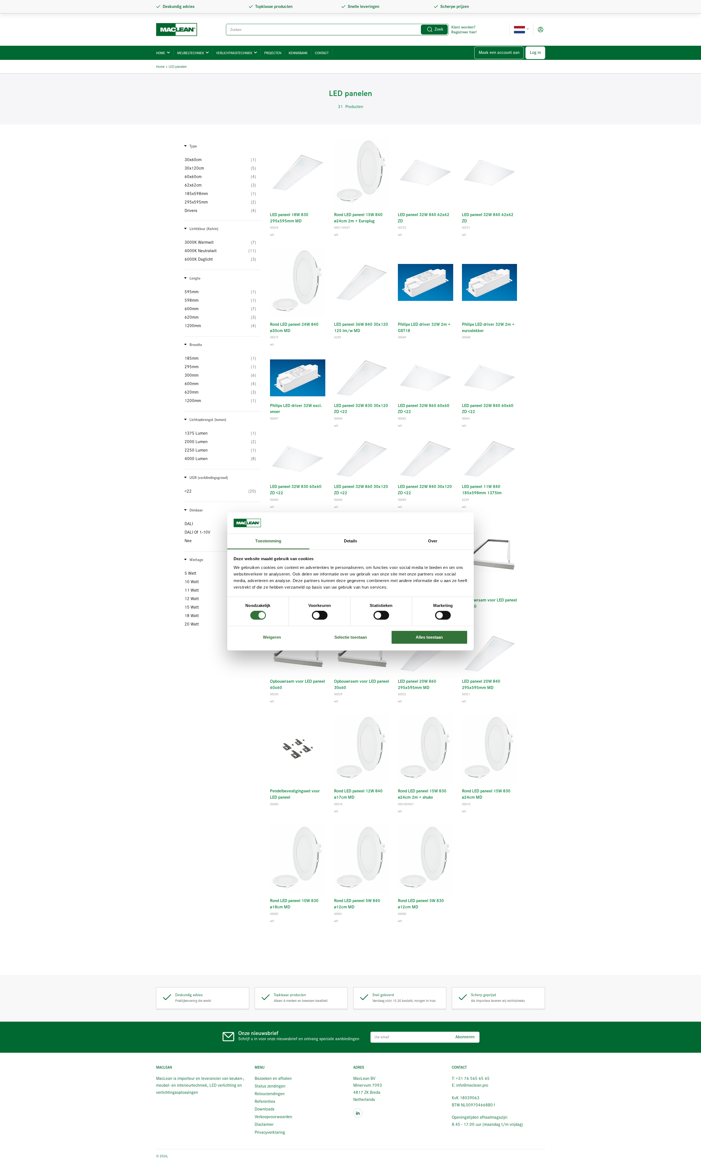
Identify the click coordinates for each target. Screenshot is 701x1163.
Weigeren (272, 637)
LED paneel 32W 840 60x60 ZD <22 (487, 408)
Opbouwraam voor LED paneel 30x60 (361, 684)
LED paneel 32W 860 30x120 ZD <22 (361, 489)
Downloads (264, 1109)
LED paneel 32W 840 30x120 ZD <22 (425, 489)
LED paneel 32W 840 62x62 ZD (423, 217)
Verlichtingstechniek (234, 53)
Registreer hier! (464, 32)
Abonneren (465, 1036)
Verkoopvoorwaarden (273, 1116)
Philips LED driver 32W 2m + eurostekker (488, 327)
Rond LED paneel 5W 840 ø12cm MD (357, 903)
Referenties (265, 1101)
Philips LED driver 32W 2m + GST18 (424, 327)
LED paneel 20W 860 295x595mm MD (417, 684)
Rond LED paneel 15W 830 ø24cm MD (486, 794)
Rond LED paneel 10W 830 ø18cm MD (294, 903)
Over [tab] (432, 541)
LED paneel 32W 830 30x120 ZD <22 (361, 408)
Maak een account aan (499, 52)
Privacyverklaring (270, 1132)
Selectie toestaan (350, 637)
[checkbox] (220, 159)
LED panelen (178, 67)
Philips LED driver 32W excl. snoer (296, 408)
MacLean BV (177, 1156)
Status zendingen (270, 1086)
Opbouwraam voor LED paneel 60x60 (297, 684)
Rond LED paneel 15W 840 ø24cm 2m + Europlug (358, 217)
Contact (322, 53)
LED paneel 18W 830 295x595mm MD (289, 217)
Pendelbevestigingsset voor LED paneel (295, 794)
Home (160, 53)
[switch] (319, 615)
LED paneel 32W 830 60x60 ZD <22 (295, 489)
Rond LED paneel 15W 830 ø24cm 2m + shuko (422, 794)
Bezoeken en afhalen (273, 1078)
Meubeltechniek (190, 53)
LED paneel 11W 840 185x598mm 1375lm (482, 489)
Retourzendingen (270, 1093)
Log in (535, 52)
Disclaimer (264, 1124)
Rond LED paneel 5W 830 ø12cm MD (421, 903)
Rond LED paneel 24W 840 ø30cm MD (294, 327)
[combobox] (337, 29)
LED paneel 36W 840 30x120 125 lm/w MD (361, 327)
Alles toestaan (429, 637)
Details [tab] (350, 541)
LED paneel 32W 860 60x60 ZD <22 (423, 408)
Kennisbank (298, 53)
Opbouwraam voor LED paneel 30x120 (489, 603)
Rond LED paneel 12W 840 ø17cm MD (358, 794)
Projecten (272, 53)
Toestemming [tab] (268, 541)
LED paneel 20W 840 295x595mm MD (481, 684)
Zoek (439, 29)
